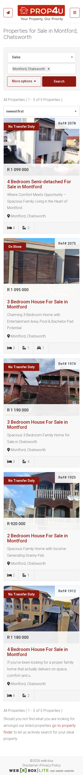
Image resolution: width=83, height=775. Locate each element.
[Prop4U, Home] (41, 13)
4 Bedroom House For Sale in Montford (37, 652)
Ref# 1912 (67, 591)
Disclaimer (30, 765)
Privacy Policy (50, 765)
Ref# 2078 (67, 123)
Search (59, 81)
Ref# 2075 (67, 243)
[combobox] (41, 57)
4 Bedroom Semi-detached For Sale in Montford (39, 184)
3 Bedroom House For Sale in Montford (37, 304)
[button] (24, 81)
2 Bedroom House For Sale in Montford (37, 538)
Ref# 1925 (67, 477)
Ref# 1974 (67, 364)
